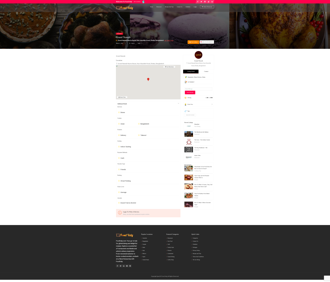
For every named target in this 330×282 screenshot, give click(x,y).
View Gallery (194, 42)
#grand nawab (190, 115)
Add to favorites (207, 42)
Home (151, 6)
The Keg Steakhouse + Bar (200, 147)
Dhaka (203, 77)
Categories (195, 238)
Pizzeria (169, 250)
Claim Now (190, 104)
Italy (143, 250)
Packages (195, 247)
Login (195, 6)
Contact (206, 71)
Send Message (190, 92)
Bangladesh (190, 77)
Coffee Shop (171, 259)
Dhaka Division (198, 77)
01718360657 (191, 82)
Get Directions (169, 40)
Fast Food (170, 241)
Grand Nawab (198, 61)
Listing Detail (191, 71)
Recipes (196, 179)
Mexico (144, 253)
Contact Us (179, 6)
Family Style (171, 247)
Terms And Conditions (198, 256)
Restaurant (159, 6)
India (143, 247)
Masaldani (196, 124)
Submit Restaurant (207, 6)
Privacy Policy (196, 250)
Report (133, 43)
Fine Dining (197, 126)
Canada (144, 244)
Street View (123, 97)
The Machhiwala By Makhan (201, 132)
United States (145, 259)
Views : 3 (140, 43)
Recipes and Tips (169, 6)
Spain (143, 256)
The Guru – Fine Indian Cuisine (202, 140)
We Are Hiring (196, 259)
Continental (170, 253)
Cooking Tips (197, 170)
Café (169, 244)
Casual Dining (171, 256)
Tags (188, 111)
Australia (144, 238)
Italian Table (197, 155)
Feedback (188, 6)
